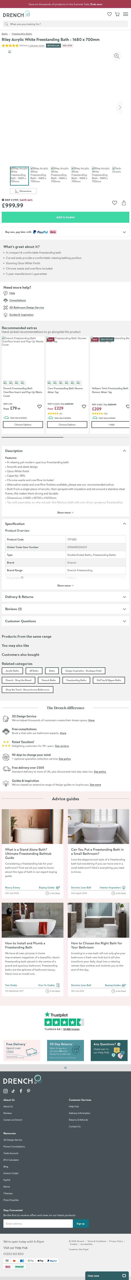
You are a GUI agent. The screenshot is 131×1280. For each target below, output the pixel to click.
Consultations (17, 300)
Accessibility (87, 1244)
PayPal (6, 1180)
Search (6, 24)
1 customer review (36, 45)
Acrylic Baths (12, 670)
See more (95, 784)
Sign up (81, 1223)
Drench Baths (49, 680)
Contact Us (75, 1126)
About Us (8, 1106)
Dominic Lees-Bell (81, 887)
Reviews (11, 609)
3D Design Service (12, 1140)
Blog (5, 1166)
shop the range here (25, 507)
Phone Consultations (14, 1146)
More (91, 720)
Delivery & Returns (19, 596)
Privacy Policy (116, 1241)
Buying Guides (49, 888)
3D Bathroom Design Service (26, 307)
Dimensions (28, 191)
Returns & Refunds (78, 1120)
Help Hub (74, 1106)
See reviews (62, 746)
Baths (5, 33)
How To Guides (49, 985)
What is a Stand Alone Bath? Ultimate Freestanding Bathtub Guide (28, 853)
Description (14, 450)
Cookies (73, 1244)
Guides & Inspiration (21, 314)
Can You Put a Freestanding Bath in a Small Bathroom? (97, 851)
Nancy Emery (12, 887)
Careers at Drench (12, 1120)
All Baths (34, 670)
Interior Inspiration (113, 888)
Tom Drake (11, 985)
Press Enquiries (11, 1200)
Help (12, 293)
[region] (65, 387)
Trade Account (10, 1153)
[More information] (22, 577)
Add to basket (77, 217)
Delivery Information (79, 1113)
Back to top (65, 1067)
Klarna (6, 1187)
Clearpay (8, 1193)
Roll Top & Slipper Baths (109, 680)
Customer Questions (20, 621)
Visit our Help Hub (15, 1248)
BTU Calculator (11, 1160)
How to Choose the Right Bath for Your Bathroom (96, 945)
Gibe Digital (84, 1249)
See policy (65, 759)
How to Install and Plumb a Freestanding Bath (25, 945)
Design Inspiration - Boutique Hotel (83, 670)
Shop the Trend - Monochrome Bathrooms (27, 689)
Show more (64, 512)
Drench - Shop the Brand (18, 680)
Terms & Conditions (97, 1241)
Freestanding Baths (22, 33)
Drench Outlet (10, 1173)
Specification (15, 523)
